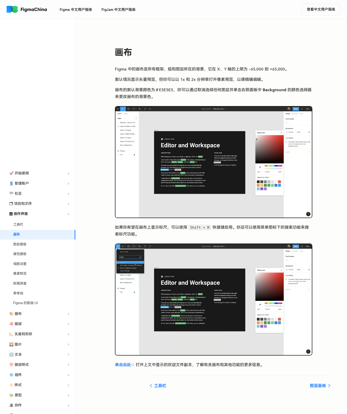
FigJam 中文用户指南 (118, 10)
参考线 (18, 293)
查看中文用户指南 (321, 9)
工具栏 (18, 225)
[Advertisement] (38, 94)
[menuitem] (76, 9)
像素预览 (19, 274)
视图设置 (19, 264)
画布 (16, 234)
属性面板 (19, 254)
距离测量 (19, 284)
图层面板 (19, 244)
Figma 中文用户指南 (76, 10)
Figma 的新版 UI (25, 303)
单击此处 (125, 364)
